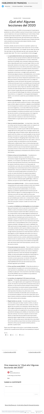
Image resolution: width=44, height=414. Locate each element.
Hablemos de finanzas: (14, 3)
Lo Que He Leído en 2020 (9, 352)
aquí (36, 53)
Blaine (11, 371)
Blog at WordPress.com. (11, 405)
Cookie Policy (22, 411)
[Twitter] (3, 6)
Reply (8, 378)
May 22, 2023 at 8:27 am (15, 372)
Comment (36, 394)
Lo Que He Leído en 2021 (34, 352)
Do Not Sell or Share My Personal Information (28, 405)
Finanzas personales (26, 18)
